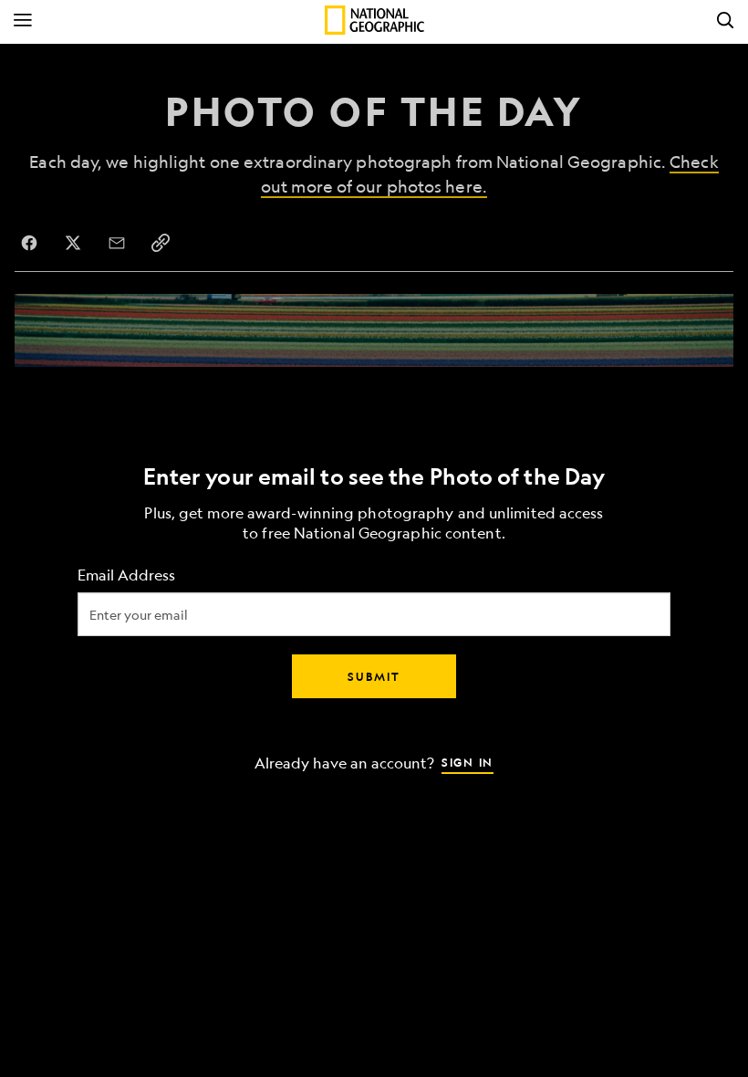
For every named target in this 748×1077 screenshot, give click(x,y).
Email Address (126, 575)
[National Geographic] (374, 20)
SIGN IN (467, 762)
